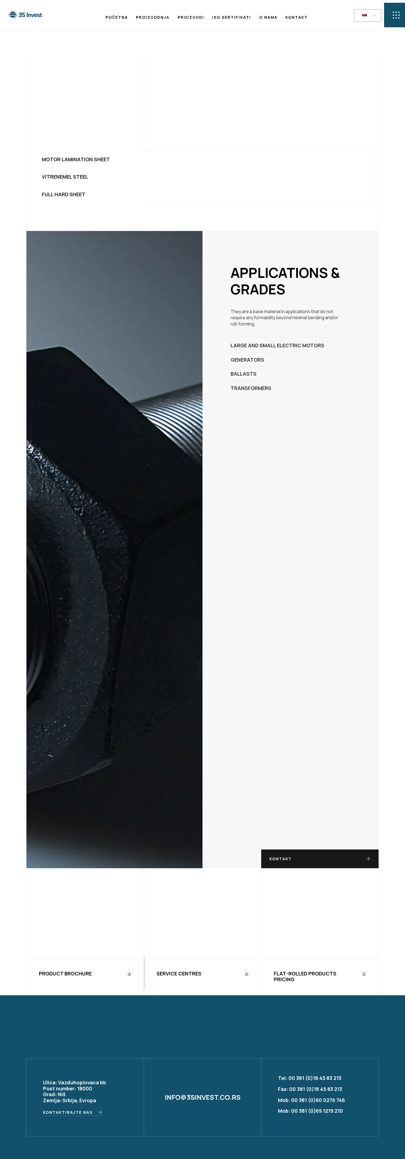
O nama (268, 17)
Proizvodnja (152, 17)
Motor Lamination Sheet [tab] (76, 159)
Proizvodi (191, 17)
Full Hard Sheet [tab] (63, 194)
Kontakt (296, 17)
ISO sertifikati (231, 17)
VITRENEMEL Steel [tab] (65, 176)
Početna (117, 17)
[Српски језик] (367, 16)
